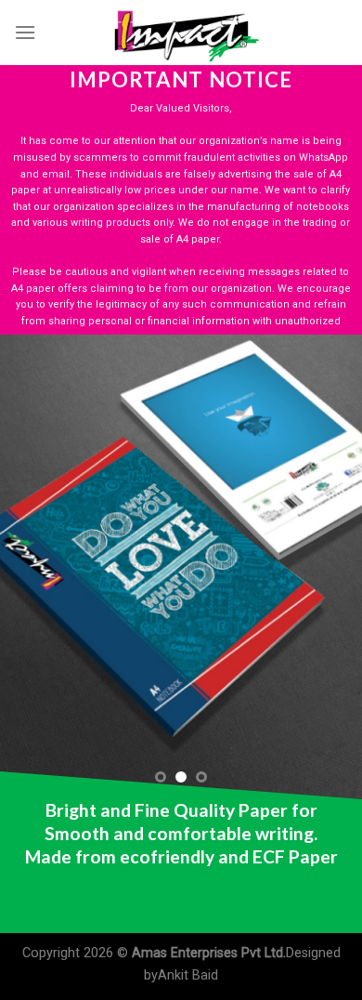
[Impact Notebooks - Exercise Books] (181, 32)
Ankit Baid (188, 975)
